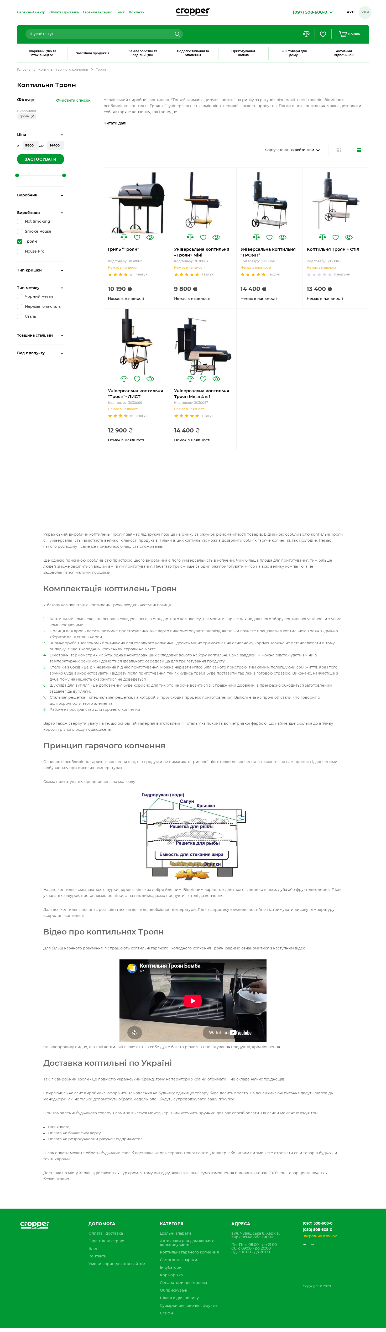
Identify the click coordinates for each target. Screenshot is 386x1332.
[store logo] (193, 12)
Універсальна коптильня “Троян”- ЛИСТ (135, 394)
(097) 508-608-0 (317, 1223)
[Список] (359, 150)
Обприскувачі (173, 1290)
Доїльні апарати (175, 1233)
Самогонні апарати (178, 1260)
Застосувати (40, 159)
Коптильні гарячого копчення (63, 69)
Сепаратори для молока (183, 1283)
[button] (124, 237)
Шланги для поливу (179, 1298)
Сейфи (166, 1313)
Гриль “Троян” (123, 249)
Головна (23, 69)
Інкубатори (171, 1268)
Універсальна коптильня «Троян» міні (201, 252)
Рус (350, 12)
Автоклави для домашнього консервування (187, 1243)
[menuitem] (31, 12)
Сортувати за (276, 150)
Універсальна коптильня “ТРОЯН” (268, 252)
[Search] (177, 34)
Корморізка (171, 1275)
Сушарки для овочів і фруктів (189, 1306)
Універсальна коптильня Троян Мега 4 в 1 (201, 394)
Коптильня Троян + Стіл (333, 249)
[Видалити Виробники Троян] (32, 116)
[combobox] (104, 34)
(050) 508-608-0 (317, 1230)
